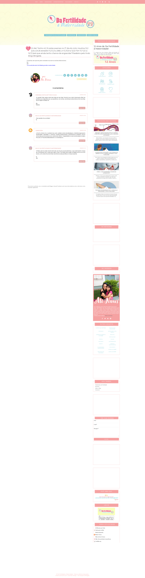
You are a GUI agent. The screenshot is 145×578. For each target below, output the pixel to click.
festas (101, 339)
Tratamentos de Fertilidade (55, 35)
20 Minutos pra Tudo (100, 528)
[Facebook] (102, 318)
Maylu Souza (98, 534)
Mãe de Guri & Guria (100, 536)
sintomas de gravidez (101, 352)
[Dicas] (111, 92)
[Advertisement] (58, 205)
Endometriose (48, 1)
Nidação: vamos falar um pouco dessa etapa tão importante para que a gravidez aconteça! (106, 134)
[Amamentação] (111, 85)
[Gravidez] (111, 77)
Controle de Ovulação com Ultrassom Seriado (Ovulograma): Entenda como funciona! (106, 153)
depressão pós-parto (112, 332)
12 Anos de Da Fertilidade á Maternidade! (106, 47)
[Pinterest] (108, 318)
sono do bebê (112, 351)
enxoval (112, 334)
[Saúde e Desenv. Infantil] (102, 92)
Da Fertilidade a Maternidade (65, 574)
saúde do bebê (112, 349)
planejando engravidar (101, 348)
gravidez (100, 341)
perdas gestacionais (112, 344)
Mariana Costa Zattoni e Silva (46, 95)
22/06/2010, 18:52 (83, 94)
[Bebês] (115, 499)
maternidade (112, 341)
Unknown (39, 130)
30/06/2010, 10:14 (83, 148)
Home (36, 1)
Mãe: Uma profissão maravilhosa (103, 539)
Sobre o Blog (92, 35)
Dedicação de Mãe (99, 530)
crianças (100, 331)
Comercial (71, 35)
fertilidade (112, 336)
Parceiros (81, 35)
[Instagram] (110, 318)
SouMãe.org (98, 541)
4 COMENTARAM (81, 79)
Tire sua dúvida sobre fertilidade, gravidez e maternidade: (41, 65)
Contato (76, 1)
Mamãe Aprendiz (99, 532)
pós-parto (112, 347)
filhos (112, 339)
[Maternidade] (102, 85)
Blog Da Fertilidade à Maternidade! (48, 115)
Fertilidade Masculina (112, 328)
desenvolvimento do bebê (101, 335)
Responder (82, 108)
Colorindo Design (72, 575)
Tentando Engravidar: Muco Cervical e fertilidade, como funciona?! (106, 191)
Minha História (109, 315)
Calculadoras (68, 1)
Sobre (41, 1)
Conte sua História (101, 327)
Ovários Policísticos (58, 1)
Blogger (87, 575)
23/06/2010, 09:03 (83, 115)
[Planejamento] (102, 77)
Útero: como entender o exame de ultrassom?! (106, 172)
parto (101, 343)
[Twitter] (105, 318)
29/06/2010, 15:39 (83, 130)
